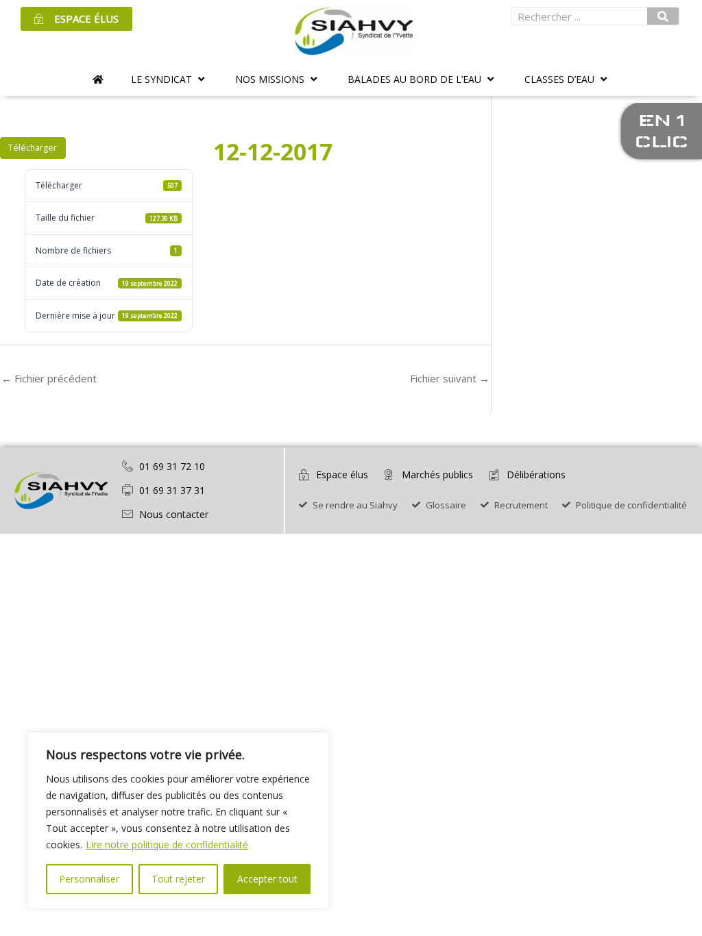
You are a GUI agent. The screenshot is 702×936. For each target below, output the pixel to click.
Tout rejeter (178, 878)
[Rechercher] (663, 16)
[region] (178, 820)
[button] (169, 79)
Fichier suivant (449, 378)
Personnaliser (89, 878)
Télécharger (32, 147)
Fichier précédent (49, 378)
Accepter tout (267, 878)
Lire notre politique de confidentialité (167, 844)
